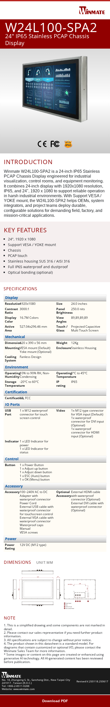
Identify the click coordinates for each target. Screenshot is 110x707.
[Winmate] (92, 10)
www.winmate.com (24, 689)
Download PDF (55, 701)
